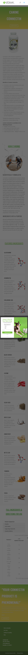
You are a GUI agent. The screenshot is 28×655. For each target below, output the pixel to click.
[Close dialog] (26, 318)
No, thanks (7, 336)
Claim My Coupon (7, 332)
